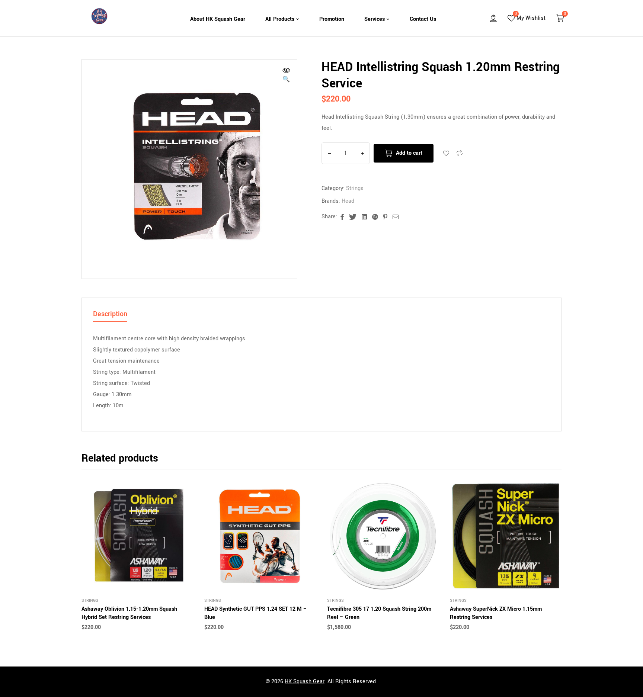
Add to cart (409, 153)
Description (110, 315)
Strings (355, 188)
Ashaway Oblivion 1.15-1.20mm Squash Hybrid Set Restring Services (129, 613)
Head (348, 201)
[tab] (110, 316)
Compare (459, 153)
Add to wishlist (446, 153)
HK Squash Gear (304, 681)
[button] (286, 76)
